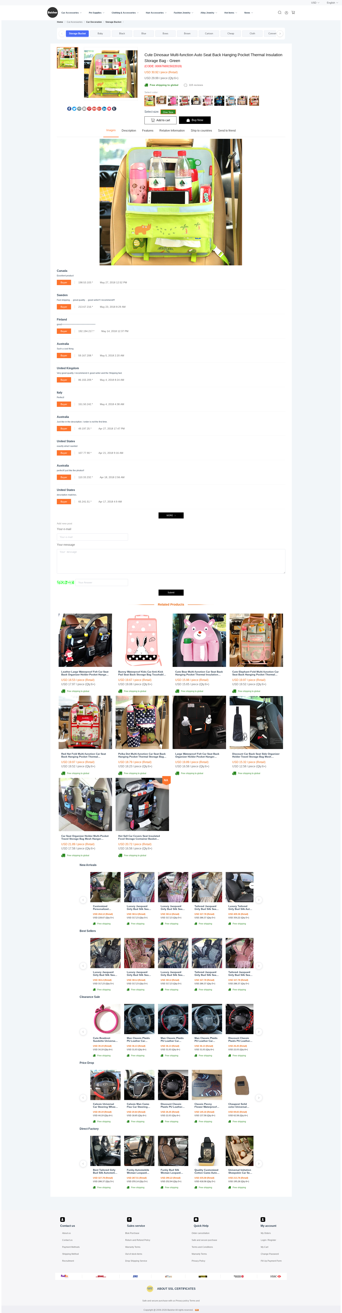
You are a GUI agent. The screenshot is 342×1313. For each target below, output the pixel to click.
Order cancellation (200, 1233)
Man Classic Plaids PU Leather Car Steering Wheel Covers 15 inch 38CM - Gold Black (138, 1039)
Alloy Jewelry (207, 13)
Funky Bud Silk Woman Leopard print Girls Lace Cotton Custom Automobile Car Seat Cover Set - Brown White (173, 1171)
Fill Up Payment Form (271, 1261)
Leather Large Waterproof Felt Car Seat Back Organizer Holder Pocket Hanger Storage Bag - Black (84, 673)
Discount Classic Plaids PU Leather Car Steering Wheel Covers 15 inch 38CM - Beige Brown (173, 1105)
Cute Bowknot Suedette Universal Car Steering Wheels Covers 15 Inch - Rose (105, 1039)
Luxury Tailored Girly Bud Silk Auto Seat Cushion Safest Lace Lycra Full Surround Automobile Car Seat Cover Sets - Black (240, 907)
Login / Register (268, 1240)
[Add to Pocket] (109, 109)
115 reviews (196, 85)
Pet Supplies (95, 13)
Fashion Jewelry (182, 13)
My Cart (264, 1247)
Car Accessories (70, 13)
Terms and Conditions (202, 1247)
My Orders (266, 1233)
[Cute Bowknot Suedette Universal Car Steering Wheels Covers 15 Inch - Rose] (105, 1033)
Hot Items (229, 13)
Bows (165, 33)
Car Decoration (94, 22)
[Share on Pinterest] (89, 109)
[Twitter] (74, 109)
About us (66, 1233)
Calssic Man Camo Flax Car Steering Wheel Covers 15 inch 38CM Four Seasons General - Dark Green (138, 1105)
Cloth (252, 33)
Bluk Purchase (132, 1233)
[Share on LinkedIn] (104, 109)
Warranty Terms (132, 1247)
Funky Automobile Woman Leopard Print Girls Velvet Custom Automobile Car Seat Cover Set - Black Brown (139, 1171)
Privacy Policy (198, 1261)
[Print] (79, 109)
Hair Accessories (155, 13)
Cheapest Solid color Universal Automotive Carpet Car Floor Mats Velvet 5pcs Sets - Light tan (239, 1105)
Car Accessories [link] (74, 22)
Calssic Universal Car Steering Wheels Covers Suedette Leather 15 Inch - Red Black (105, 1105)
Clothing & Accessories (124, 13)
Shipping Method (70, 1254)
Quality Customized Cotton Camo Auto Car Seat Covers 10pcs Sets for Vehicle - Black (206, 1171)
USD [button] (313, 2)
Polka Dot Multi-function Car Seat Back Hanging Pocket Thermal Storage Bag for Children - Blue (142, 755)
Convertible (274, 33)
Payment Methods (71, 1247)
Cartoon (209, 33)
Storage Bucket (113, 22)
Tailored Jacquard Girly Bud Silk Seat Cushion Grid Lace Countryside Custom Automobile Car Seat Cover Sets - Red (240, 973)
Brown (187, 33)
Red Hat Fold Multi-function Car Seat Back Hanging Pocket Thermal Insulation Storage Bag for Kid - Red (83, 755)
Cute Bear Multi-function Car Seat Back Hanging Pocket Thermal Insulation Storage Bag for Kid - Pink (199, 673)
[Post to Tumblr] (114, 109)
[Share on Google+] (99, 109)
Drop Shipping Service (136, 1261)
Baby (100, 33)
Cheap (230, 33)
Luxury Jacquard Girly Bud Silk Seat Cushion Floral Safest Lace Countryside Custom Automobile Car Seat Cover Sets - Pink (173, 907)
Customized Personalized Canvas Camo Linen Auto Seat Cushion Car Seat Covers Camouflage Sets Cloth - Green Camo (105, 907)
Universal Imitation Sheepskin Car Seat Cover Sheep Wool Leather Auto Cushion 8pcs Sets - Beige (240, 1171)
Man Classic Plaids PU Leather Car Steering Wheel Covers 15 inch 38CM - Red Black (172, 1039)
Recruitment (68, 1261)
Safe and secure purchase (204, 1240)
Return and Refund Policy (137, 1240)
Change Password (270, 1254)
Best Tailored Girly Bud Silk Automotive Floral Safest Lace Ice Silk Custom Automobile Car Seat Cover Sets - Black (105, 1171)
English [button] (331, 2)
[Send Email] (84, 109)
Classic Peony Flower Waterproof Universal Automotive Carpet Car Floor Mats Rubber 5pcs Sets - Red (206, 1105)
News (247, 13)
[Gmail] (94, 109)
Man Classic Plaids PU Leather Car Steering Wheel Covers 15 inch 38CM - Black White (206, 1039)
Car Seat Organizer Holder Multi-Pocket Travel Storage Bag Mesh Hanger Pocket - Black (85, 837)
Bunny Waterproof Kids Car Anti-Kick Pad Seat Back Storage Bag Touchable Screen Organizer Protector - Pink (141, 673)
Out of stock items (133, 1254)
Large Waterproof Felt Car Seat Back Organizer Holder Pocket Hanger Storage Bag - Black (197, 755)
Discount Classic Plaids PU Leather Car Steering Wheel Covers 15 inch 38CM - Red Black (240, 1039)
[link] (60, 22)
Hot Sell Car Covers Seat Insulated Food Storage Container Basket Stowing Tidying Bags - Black (139, 837)
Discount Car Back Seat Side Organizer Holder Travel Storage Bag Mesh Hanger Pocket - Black (255, 755)
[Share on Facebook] (69, 109)
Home (60, 22)
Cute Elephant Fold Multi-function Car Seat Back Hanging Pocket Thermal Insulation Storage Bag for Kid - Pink (255, 673)
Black (122, 33)
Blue (143, 33)
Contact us (67, 1240)
